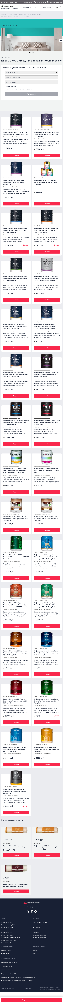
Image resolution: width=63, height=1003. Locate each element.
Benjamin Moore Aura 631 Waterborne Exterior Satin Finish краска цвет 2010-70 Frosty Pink (15, 701)
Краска (37, 7)
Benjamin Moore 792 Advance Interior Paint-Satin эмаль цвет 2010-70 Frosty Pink (46, 470)
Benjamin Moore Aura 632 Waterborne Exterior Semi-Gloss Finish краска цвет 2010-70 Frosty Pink (46, 653)
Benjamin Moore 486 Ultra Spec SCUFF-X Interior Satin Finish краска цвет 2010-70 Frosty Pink (47, 422)
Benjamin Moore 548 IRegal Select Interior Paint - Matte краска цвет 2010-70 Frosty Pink (16, 182)
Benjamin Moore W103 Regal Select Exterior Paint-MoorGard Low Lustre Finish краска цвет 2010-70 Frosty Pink (15, 605)
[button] (29, 52)
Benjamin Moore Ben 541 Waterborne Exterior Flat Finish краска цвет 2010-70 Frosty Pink (16, 557)
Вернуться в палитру (10, 25)
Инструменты (47, 7)
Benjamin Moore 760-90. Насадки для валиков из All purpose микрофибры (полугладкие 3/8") (46, 848)
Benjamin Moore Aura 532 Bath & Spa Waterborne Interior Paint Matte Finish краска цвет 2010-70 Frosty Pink (46, 278)
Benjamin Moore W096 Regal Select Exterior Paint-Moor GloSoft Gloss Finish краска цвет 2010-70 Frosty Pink (46, 557)
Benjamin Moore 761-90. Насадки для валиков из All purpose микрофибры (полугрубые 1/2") (15, 848)
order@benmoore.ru (28, 2)
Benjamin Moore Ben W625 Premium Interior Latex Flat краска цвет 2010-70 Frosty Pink (46, 749)
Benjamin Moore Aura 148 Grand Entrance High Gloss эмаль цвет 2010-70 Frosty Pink (15, 791)
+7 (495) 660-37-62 (41, 2)
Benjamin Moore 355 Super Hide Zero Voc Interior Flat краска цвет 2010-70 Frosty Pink (46, 518)
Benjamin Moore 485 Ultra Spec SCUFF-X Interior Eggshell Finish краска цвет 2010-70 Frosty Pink (16, 422)
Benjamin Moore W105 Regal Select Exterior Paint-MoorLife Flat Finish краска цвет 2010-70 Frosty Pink (45, 605)
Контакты (9, 2)
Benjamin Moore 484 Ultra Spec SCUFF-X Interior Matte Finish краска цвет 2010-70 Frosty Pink (46, 374)
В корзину (33, 94)
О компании (4, 2)
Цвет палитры (27, 7)
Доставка (14, 2)
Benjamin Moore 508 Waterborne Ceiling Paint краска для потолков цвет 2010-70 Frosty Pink (46, 134)
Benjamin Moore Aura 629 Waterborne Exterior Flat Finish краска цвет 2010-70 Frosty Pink (47, 701)
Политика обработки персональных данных (50, 987)
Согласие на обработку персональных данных (51, 989)
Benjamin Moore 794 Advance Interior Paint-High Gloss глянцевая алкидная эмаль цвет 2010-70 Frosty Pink (15, 470)
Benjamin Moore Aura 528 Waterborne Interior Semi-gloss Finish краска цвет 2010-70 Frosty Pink (15, 278)
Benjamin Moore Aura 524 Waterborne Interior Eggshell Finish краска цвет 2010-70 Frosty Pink (15, 230)
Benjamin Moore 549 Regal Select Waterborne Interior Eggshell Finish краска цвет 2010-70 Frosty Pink (45, 326)
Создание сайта (27, 988)
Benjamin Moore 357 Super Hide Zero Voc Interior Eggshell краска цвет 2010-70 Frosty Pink (16, 518)
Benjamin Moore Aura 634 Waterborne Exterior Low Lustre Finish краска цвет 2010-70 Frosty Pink (15, 653)
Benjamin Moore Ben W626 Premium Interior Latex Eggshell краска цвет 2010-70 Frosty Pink (14, 749)
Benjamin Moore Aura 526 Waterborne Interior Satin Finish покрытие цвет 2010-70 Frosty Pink (46, 230)
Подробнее (16, 155)
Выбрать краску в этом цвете (31, 1000)
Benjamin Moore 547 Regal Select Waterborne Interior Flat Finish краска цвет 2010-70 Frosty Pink (15, 326)
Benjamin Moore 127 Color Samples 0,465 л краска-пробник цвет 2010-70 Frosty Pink (46, 182)
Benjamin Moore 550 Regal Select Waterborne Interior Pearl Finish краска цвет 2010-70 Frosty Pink (15, 374)
